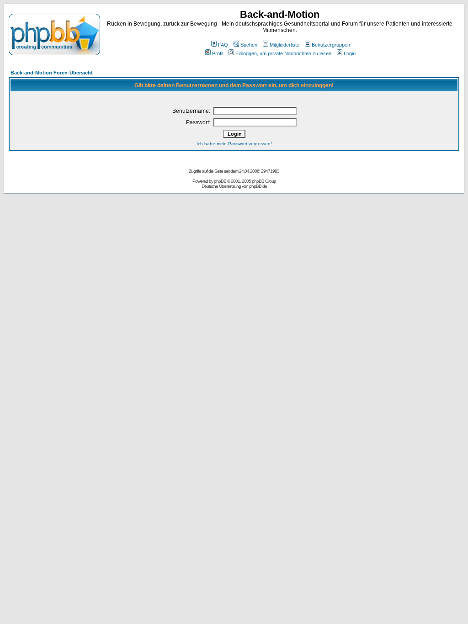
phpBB (220, 181)
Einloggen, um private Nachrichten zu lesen (283, 53)
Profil (217, 53)
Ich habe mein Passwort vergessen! (234, 143)
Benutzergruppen (331, 45)
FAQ (223, 45)
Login (350, 53)
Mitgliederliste (284, 45)
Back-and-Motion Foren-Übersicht (52, 72)
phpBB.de (258, 186)
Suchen (248, 45)
